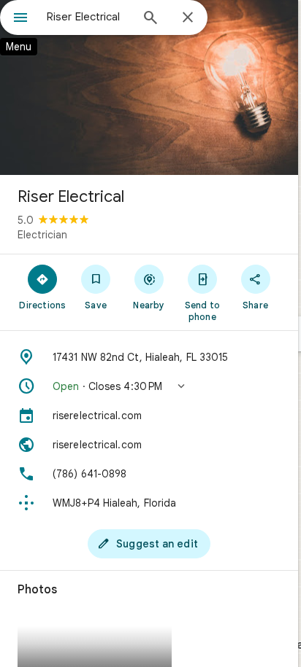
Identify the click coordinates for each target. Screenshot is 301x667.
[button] (149, 386)
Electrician (42, 234)
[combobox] (88, 17)
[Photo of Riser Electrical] (149, 87)
